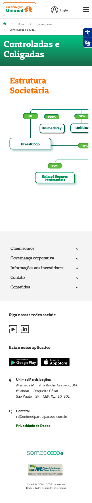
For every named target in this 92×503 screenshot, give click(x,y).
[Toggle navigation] (86, 10)
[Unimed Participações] (6, 24)
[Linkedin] (25, 329)
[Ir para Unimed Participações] (19, 10)
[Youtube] (13, 329)
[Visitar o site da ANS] (45, 469)
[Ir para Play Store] (23, 362)
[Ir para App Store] (55, 362)
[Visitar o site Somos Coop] (45, 453)
